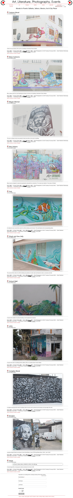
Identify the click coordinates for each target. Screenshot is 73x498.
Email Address (21, 477)
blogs (44, 496)
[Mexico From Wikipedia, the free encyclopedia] (32, 50)
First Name (20, 480)
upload (46, 496)
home (20, 496)
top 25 (31, 496)
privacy (53, 496)
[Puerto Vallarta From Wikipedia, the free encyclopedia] (20, 50)
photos (34, 496)
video (37, 496)
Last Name (20, 484)
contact (23, 496)
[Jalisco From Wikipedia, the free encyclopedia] (26, 50)
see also (11, 6)
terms (50, 496)
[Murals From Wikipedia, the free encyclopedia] (11, 50)
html (23, 490)
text (22, 491)
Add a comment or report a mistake (13, 53)
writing (40, 496)
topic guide (27, 496)
